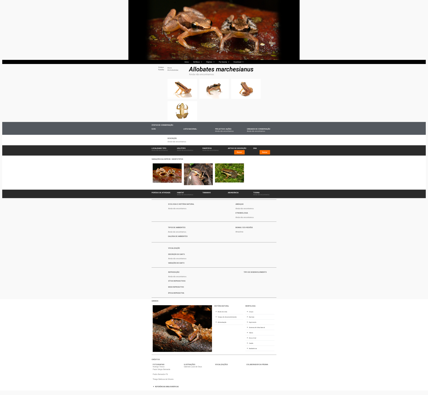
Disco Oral (252, 338)
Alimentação (222, 322)
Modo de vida (222, 312)
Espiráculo (252, 322)
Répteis (209, 62)
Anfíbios (196, 62)
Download (237, 62)
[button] (239, 152)
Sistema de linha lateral (257, 327)
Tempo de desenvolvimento (227, 317)
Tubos (251, 333)
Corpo (251, 312)
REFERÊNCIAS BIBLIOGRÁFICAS (167, 387)
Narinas (251, 317)
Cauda (251, 343)
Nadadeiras (253, 348)
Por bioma (223, 62)
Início (187, 62)
